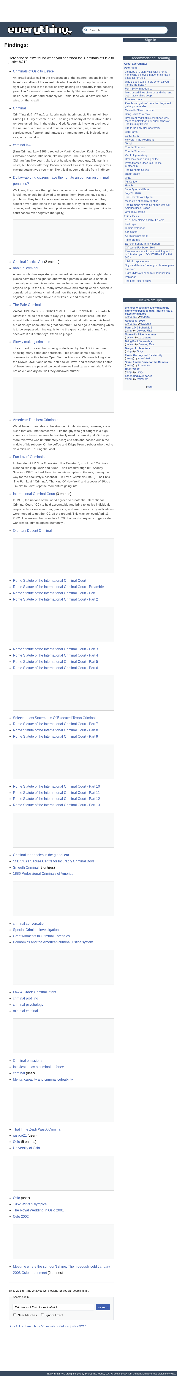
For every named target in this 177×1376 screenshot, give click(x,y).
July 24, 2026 (133, 193)
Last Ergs (130, 224)
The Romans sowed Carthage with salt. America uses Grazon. (148, 206)
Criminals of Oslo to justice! (34, 71)
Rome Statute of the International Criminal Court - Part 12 (56, 799)
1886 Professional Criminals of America (43, 873)
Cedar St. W (132, 135)
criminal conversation (29, 923)
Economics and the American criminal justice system (53, 942)
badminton (131, 232)
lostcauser (144, 365)
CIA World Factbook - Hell (140, 247)
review (130, 337)
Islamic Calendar (135, 228)
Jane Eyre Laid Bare (137, 189)
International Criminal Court (34, 494)
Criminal (19, 108)
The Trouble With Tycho (139, 197)
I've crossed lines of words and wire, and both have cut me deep (149, 94)
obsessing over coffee (138, 376)
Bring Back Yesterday (137, 114)
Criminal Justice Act (28, 262)
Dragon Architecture (137, 348)
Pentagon (130, 277)
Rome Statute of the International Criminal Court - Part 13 (56, 805)
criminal (19, 1073)
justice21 (20, 1135)
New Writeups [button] (150, 300)
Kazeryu (146, 323)
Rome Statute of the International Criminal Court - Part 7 (55, 724)
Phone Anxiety (133, 99)
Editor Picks (131, 216)
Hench (129, 185)
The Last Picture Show (138, 280)
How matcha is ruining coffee (142, 159)
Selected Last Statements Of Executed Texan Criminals (55, 718)
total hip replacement (137, 261)
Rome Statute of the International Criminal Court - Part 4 (55, 655)
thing (129, 330)
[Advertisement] (88, 11)
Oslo (16, 1142)
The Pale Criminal (27, 305)
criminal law (22, 145)
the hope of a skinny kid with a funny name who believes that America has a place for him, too (148, 74)
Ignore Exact (54, 1315)
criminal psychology (28, 1004)
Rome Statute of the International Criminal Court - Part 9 (55, 736)
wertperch (142, 379)
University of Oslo (26, 1148)
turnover (130, 269)
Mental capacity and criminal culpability (43, 1079)
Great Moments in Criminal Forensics (41, 936)
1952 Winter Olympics (30, 1204)
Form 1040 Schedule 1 (138, 88)
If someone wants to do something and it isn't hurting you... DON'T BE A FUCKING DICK (149, 254)
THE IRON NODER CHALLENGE (144, 220)
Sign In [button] (150, 40)
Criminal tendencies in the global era (41, 855)
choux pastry (132, 173)
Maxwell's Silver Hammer (140, 110)
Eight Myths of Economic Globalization (147, 273)
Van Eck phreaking (136, 155)
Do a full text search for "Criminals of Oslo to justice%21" (47, 1326)
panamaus (145, 337)
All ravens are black (136, 235)
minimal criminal (25, 1011)
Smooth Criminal (26, 867)
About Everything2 (135, 63)
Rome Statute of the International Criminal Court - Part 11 (56, 793)
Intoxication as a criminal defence (38, 1067)
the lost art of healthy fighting (141, 201)
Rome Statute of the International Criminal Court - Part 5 (55, 661)
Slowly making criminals (31, 342)
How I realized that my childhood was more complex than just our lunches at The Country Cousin (147, 121)
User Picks (130, 67)
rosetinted (144, 358)
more (149, 386)
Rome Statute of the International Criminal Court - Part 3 (55, 649)
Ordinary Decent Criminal (32, 530)
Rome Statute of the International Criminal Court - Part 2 (55, 599)
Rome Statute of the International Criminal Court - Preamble (58, 587)
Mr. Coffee (131, 181)
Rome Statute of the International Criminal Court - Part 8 (55, 730)
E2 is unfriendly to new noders (142, 243)
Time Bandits (132, 239)
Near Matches (27, 1315)
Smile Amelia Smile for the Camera (146, 362)
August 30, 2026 (135, 320)
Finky (140, 351)
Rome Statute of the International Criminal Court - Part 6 (55, 668)
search (102, 1307)
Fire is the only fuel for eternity (142, 128)
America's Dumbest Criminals (35, 420)
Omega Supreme (135, 211)
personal (131, 316)
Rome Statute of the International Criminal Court (49, 580)
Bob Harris (131, 131)
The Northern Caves (137, 169)
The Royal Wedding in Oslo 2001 (38, 1210)
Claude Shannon (135, 147)
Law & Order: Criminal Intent (34, 992)
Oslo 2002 (21, 1216)
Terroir (129, 143)
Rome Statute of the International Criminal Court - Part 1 (55, 593)
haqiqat (145, 316)
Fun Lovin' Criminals (28, 457)
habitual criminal (25, 268)
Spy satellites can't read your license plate (149, 265)
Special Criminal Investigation (36, 930)
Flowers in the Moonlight (139, 139)
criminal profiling (25, 998)
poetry (129, 358)
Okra (128, 177)
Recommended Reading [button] (150, 58)
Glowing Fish (144, 330)
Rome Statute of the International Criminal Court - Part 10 (56, 786)
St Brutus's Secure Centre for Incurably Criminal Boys (54, 861)
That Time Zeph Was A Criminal (37, 1129)
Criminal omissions (27, 1060)
